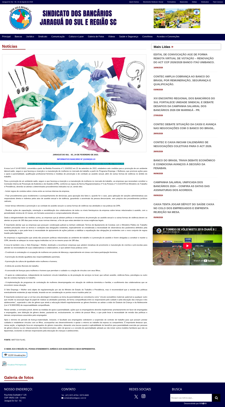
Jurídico (30, 36)
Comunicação (58, 36)
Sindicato (42, 36)
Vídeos (111, 36)
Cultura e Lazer (76, 36)
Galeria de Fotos (96, 36)
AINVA (203, 403)
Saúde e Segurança (128, 36)
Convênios (147, 36)
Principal (6, 36)
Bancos (18, 36)
